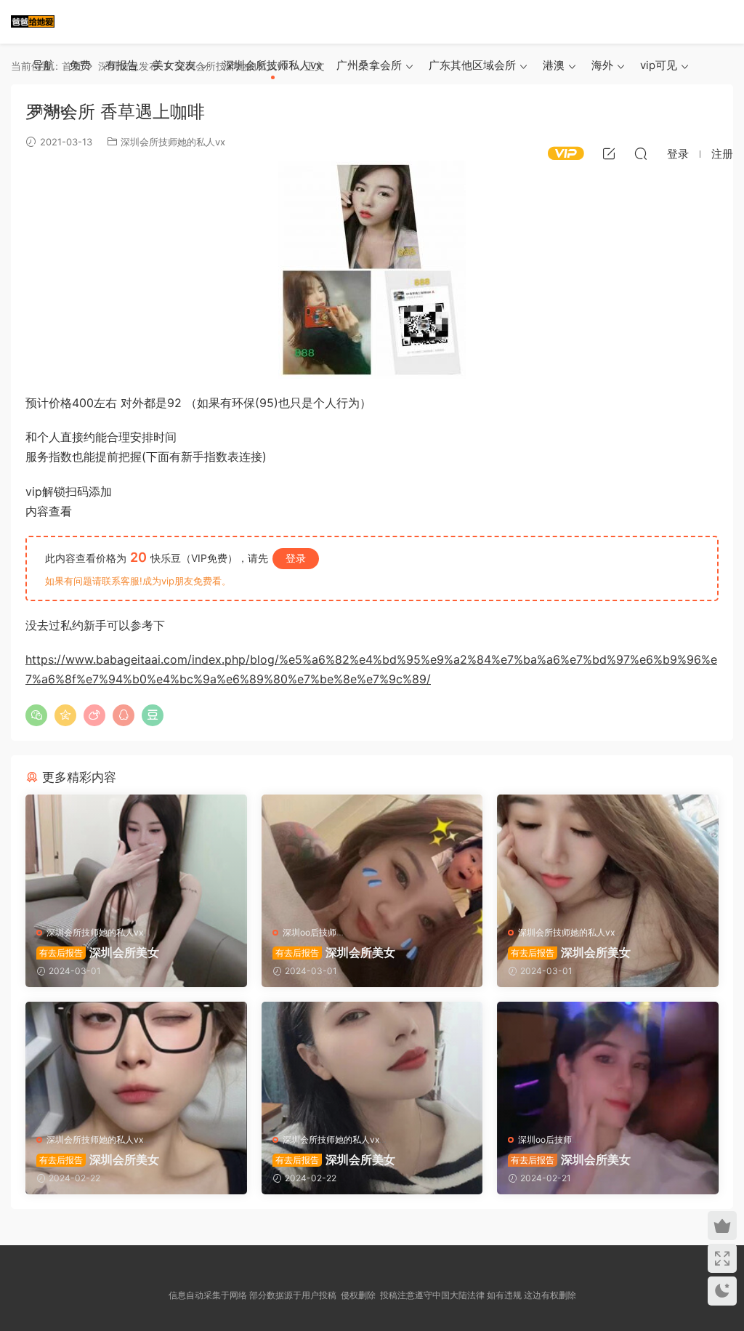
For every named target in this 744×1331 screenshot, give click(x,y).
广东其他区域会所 (472, 65)
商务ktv (51, 109)
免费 (80, 65)
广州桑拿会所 (369, 65)
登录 (296, 558)
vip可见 (658, 65)
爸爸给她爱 (32, 22)
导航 (43, 65)
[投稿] (609, 153)
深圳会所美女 (99, 952)
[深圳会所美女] (136, 855)
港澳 (554, 65)
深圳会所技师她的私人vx (94, 932)
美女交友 (174, 65)
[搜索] (641, 153)
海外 (602, 65)
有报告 (121, 65)
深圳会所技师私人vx (272, 65)
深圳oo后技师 (309, 932)
